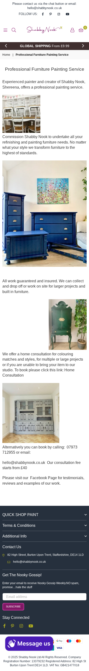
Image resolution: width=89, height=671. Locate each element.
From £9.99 (44, 46)
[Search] (13, 30)
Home (6, 54)
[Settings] (72, 30)
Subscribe (13, 606)
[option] (44, 46)
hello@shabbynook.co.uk (29, 561)
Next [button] (83, 46)
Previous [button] (5, 46)
